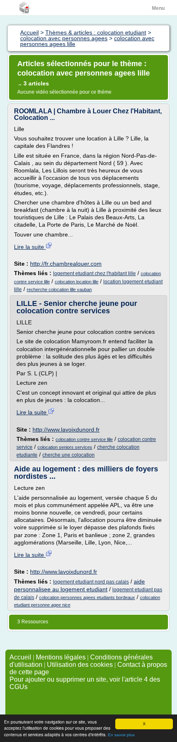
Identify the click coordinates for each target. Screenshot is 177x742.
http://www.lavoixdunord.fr (66, 429)
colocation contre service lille (84, 439)
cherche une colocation (68, 455)
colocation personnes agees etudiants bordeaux (87, 597)
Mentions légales (61, 657)
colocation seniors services (64, 447)
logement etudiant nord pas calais (91, 582)
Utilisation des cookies (80, 664)
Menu (158, 8)
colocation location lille (76, 281)
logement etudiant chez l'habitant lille (94, 273)
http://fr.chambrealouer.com (66, 263)
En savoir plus (121, 735)
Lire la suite (30, 247)
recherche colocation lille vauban (59, 289)
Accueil (20, 657)
